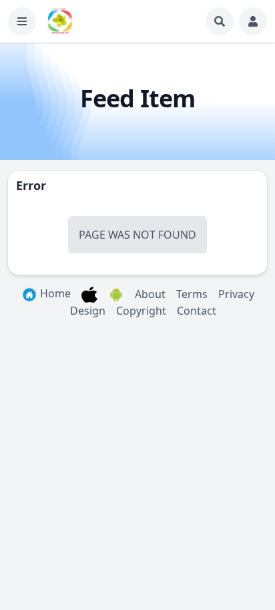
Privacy (236, 294)
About (150, 294)
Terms (192, 294)
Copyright (141, 310)
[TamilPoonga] (60, 21)
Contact (196, 310)
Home (54, 293)
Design (87, 310)
